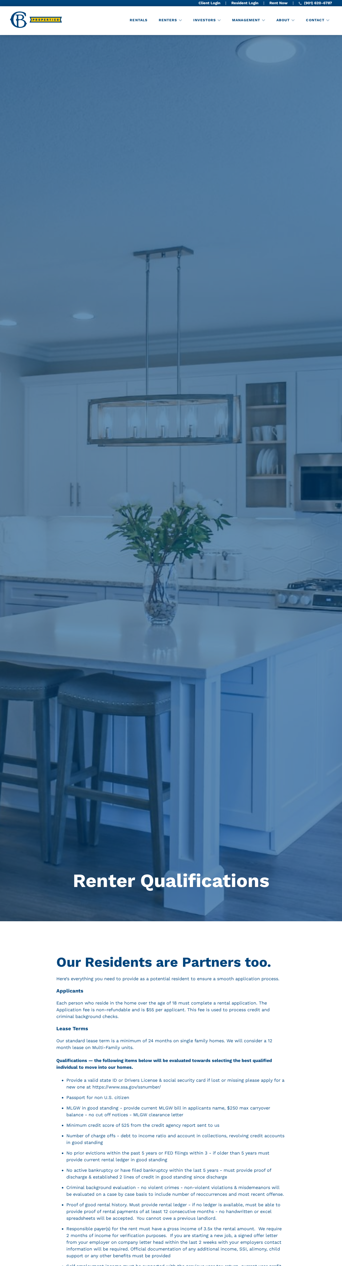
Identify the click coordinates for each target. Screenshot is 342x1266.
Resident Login (244, 3)
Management (246, 20)
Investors (204, 20)
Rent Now (278, 3)
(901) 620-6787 (317, 3)
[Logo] (36, 21)
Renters (168, 20)
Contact (315, 20)
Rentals (138, 20)
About (283, 20)
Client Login (209, 3)
